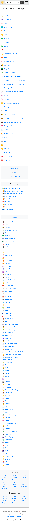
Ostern (5, 448)
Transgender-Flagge (8, 61)
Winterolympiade (8, 409)
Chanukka (6, 266)
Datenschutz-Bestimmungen (14, 517)
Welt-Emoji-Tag (8, 335)
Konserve (5, 145)
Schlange (5, 15)
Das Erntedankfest (9, 288)
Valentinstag (7, 349)
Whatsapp (4, 480)
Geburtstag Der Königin (10, 390)
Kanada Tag (7, 316)
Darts (4, 23)
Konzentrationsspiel (14, 176)
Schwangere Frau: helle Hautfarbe (11, 76)
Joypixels (24, 480)
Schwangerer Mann (8, 107)
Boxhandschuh (6, 156)
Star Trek (6, 395)
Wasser (6, 370)
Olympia (6, 406)
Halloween (6, 263)
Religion (6, 429)
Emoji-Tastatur (14, 168)
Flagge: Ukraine (8, 209)
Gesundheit (7, 401)
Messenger (14, 480)
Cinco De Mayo (8, 241)
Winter (5, 310)
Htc (24, 482)
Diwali (5, 249)
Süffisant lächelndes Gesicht (10, 103)
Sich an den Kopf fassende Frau (11, 122)
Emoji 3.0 (24, 496)
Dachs (4, 141)
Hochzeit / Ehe (8, 456)
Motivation (6, 465)
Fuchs (4, 57)
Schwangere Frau (7, 42)
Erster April (7, 321)
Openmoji (4, 482)
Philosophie (7, 417)
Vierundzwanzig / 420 (10, 230)
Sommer (6, 305)
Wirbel (4, 137)
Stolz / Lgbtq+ (7, 437)
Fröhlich (6, 462)
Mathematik (7, 299)
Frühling (6, 308)
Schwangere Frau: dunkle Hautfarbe (12, 91)
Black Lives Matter (9, 222)
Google (14, 475)
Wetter (5, 412)
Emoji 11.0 (24, 498)
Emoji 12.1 (14, 500)
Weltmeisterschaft (9, 247)
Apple (4, 475)
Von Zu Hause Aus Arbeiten (12, 280)
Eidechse (5, 38)
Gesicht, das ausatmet (8, 114)
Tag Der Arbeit (8, 346)
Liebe (5, 445)
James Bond (7, 274)
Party (5, 225)
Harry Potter (7, 269)
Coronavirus (7, 440)
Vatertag (6, 341)
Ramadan (6, 379)
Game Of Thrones (9, 423)
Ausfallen (6, 368)
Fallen (5, 365)
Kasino (5, 398)
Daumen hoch (7, 204)
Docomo (14, 486)
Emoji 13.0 (24, 500)
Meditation (6, 404)
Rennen (6, 244)
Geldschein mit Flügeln (8, 72)
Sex (4, 258)
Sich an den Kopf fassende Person (12, 118)
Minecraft (6, 296)
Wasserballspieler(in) (8, 133)
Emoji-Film (6, 373)
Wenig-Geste (6, 148)
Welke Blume (6, 50)
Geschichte (7, 291)
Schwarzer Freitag (9, 415)
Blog (14, 172)
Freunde (6, 227)
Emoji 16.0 (14, 505)
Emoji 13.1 (4, 503)
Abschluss (6, 434)
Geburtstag (7, 387)
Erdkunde (6, 302)
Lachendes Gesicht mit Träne (12, 194)
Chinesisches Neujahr (10, 431)
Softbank (24, 484)
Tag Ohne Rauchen (9, 344)
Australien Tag (8, 451)
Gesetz (5, 376)
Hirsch (4, 110)
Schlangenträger (7, 27)
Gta (4, 252)
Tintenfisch (5, 95)
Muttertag (6, 338)
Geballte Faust (6, 34)
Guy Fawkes (7, 261)
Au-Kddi (5, 486)
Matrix (5, 294)
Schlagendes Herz (7, 126)
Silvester (6, 459)
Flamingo (5, 99)
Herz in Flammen (8, 199)
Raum (5, 277)
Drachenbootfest (8, 285)
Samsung (14, 477)
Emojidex (14, 482)
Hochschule (7, 426)
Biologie (6, 384)
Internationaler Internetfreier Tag (13, 352)
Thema (14, 217)
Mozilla (14, 484)
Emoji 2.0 (14, 496)
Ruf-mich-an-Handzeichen (9, 53)
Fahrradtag (7, 362)
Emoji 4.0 (5, 498)
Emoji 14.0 (14, 503)
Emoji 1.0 (5, 496)
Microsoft (24, 477)
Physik (5, 442)
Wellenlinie (5, 12)
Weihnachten (7, 255)
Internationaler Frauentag (11, 327)
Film (5, 233)
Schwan (4, 129)
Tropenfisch (5, 65)
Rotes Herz (6, 201)
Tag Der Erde (7, 332)
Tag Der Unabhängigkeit (10, 324)
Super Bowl (7, 393)
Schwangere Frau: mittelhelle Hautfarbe (13, 80)
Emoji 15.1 (4, 505)
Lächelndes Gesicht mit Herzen (12, 191)
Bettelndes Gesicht (9, 196)
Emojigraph (24, 486)
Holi (4, 272)
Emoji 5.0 (14, 498)
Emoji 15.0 (24, 503)
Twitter (4, 477)
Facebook (24, 475)
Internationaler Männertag (11, 355)
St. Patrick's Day (8, 330)
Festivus (6, 283)
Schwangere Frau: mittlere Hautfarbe (12, 84)
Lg (4, 484)
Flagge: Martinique (7, 69)
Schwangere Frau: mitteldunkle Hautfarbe (13, 88)
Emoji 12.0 (4, 500)
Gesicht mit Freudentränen (11, 188)
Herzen (5, 420)
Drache (4, 46)
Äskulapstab (6, 19)
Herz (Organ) (6, 160)
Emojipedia (5, 488)
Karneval (6, 236)
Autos (5, 453)
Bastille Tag (7, 313)
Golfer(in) (5, 31)
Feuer (5, 207)
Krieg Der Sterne (8, 238)
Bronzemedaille (6, 152)
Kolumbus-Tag (7, 319)
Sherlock (6, 382)
